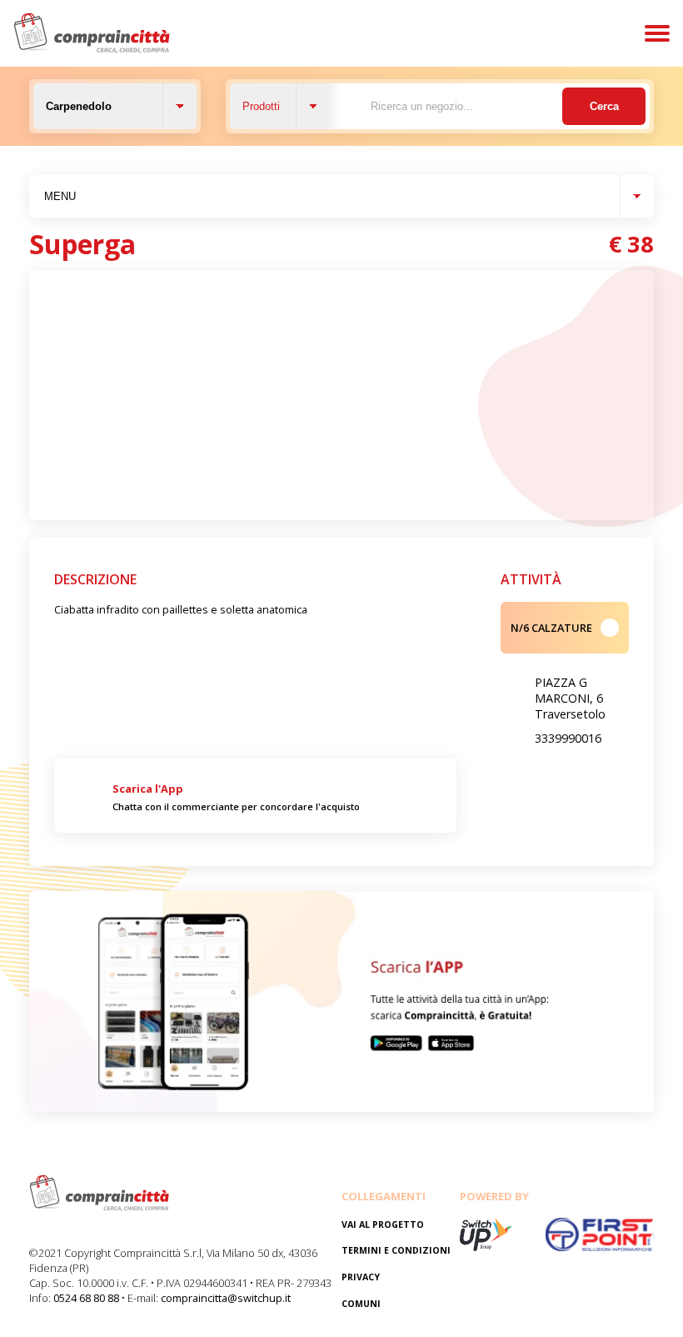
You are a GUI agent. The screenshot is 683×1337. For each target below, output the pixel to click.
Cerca (604, 106)
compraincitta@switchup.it (226, 1297)
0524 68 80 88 (86, 1297)
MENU (60, 196)
